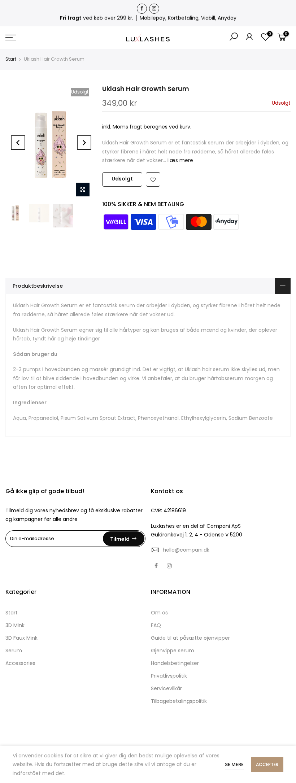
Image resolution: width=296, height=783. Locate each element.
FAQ (156, 625)
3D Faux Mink (21, 637)
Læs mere (179, 160)
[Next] (84, 142)
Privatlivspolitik (169, 675)
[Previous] (18, 142)
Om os (159, 612)
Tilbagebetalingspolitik (179, 701)
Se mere (234, 764)
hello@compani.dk (186, 549)
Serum (13, 650)
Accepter (267, 764)
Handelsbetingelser (175, 663)
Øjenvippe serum (172, 650)
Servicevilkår (166, 688)
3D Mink (15, 625)
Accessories (20, 663)
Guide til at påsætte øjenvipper (190, 637)
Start (10, 59)
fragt (136, 126)
